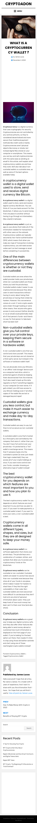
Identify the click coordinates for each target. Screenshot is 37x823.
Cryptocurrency (15, 654)
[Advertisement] (18, 82)
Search (5, 725)
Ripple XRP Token (8, 760)
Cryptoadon (18, 4)
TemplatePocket (21, 818)
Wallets (23, 654)
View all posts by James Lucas (20, 693)
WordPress (18, 820)
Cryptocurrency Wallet (15, 656)
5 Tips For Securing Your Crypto (13, 744)
